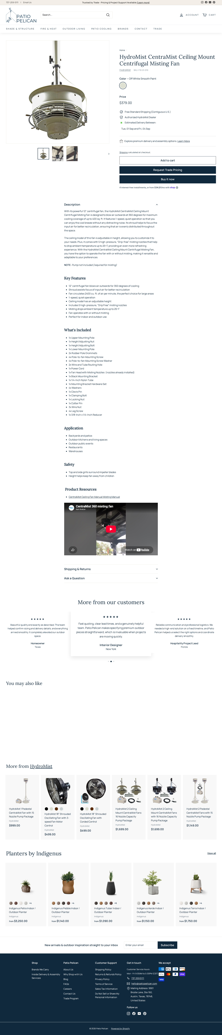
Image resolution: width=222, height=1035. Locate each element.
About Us (68, 969)
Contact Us (69, 993)
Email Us (27, 2)
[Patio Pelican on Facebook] (133, 1013)
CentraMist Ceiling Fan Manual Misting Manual (94, 497)
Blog (65, 979)
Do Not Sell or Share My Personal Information (107, 995)
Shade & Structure (20, 28)
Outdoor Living (74, 28)
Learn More (183, 141)
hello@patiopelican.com (144, 983)
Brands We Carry (40, 969)
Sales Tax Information (106, 988)
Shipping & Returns (77, 569)
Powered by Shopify (120, 1028)
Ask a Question (74, 578)
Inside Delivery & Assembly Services (46, 976)
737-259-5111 (12, 2)
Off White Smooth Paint (122, 85)
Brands (123, 28)
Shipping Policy (103, 969)
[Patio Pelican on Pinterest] (144, 1013)
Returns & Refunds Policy (108, 974)
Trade (157, 28)
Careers (67, 988)
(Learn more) (143, 2)
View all (211, 853)
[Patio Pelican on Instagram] (128, 1013)
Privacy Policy (102, 979)
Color (137, 78)
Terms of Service (104, 984)
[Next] (107, 154)
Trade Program (71, 998)
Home (122, 50)
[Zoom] (57, 92)
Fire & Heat (49, 28)
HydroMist (125, 70)
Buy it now (167, 179)
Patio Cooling (101, 28)
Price (122, 96)
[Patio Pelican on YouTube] (139, 1013)
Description (72, 204)
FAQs (66, 984)
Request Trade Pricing (167, 170)
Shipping (123, 152)
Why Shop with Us (72, 974)
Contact (141, 28)
